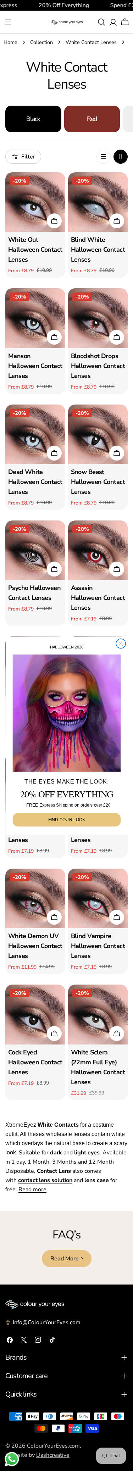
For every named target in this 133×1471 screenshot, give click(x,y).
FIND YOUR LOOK (66, 819)
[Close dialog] (121, 643)
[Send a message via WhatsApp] (12, 1459)
